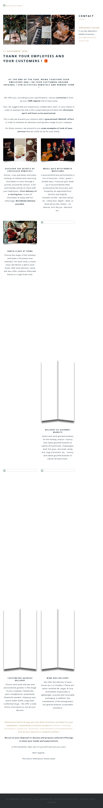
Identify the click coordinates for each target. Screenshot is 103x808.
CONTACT (51, 802)
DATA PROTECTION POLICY (66, 799)
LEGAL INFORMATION (43, 799)
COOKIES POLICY (87, 799)
